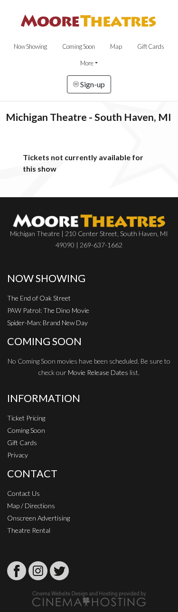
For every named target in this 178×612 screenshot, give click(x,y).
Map (116, 46)
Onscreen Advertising (38, 518)
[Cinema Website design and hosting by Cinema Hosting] (89, 598)
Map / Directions (31, 506)
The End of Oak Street (39, 298)
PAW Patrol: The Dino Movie (48, 310)
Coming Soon (78, 46)
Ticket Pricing (26, 418)
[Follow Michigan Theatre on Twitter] (59, 570)
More (87, 63)
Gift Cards (150, 46)
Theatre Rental (28, 530)
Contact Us (23, 493)
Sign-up (92, 84)
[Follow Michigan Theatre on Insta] (37, 570)
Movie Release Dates (98, 372)
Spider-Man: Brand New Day (47, 323)
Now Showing (30, 46)
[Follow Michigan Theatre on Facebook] (16, 570)
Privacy (17, 455)
